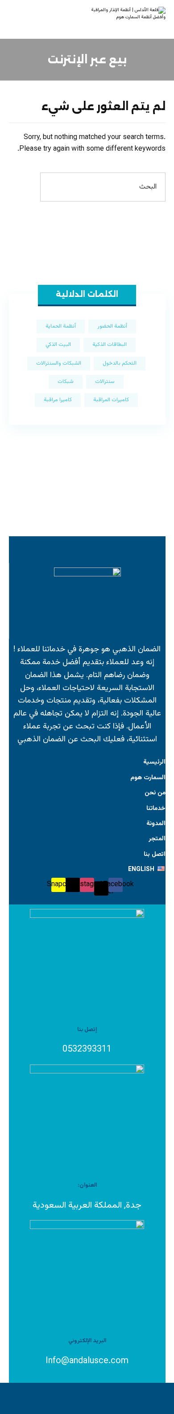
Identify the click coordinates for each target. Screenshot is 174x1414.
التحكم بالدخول (120, 363)
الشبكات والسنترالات (58, 363)
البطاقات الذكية (109, 345)
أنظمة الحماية (61, 326)
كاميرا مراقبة (58, 400)
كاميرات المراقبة (111, 400)
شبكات (66, 382)
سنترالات (105, 382)
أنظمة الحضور (112, 326)
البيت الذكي (58, 345)
